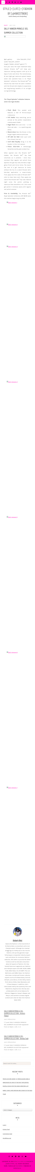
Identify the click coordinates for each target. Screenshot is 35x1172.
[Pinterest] (19, 1156)
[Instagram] (22, 1156)
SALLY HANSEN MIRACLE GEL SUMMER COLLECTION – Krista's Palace (14, 1013)
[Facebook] (9, 1156)
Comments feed (7, 1134)
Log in (4, 1125)
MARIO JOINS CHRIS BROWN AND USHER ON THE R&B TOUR (17, 1092)
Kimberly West (17, 940)
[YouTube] (25, 1156)
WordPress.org (7, 1138)
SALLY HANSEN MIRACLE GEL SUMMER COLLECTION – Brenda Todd (16, 1037)
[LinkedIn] (15, 1156)
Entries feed (6, 1129)
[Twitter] (12, 1156)
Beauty (6, 25)
